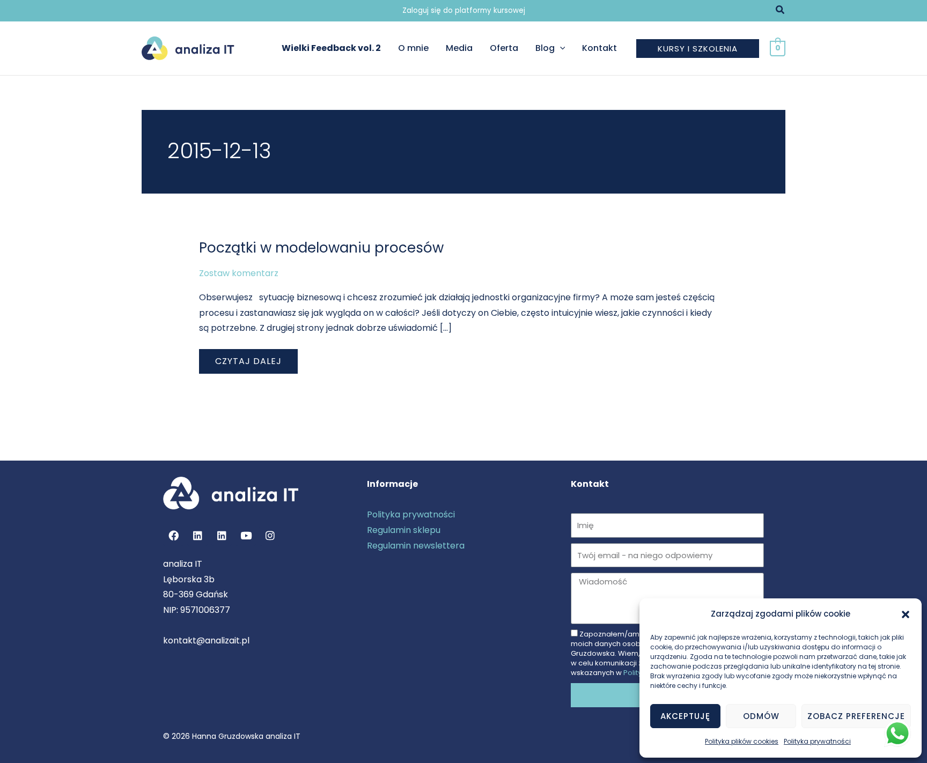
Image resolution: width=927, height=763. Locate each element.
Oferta (504, 48)
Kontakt (599, 48)
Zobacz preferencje (856, 716)
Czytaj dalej (256, 358)
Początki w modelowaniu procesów (321, 247)
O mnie (413, 48)
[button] (905, 614)
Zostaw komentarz (238, 273)
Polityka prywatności (817, 741)
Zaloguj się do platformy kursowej (463, 10)
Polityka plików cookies (741, 741)
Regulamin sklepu (403, 530)
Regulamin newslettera (416, 545)
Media (459, 48)
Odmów (761, 716)
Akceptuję (685, 716)
